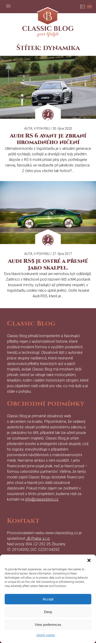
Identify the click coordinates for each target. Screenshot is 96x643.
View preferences (48, 625)
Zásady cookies (45, 635)
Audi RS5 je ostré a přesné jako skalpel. (48, 264)
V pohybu (42, 128)
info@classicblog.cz (41, 499)
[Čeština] (82, 5)
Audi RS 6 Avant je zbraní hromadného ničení (48, 139)
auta (28, 128)
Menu (8, 5)
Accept (48, 599)
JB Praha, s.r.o (38, 538)
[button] (89, 560)
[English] (89, 5)
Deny (48, 612)
